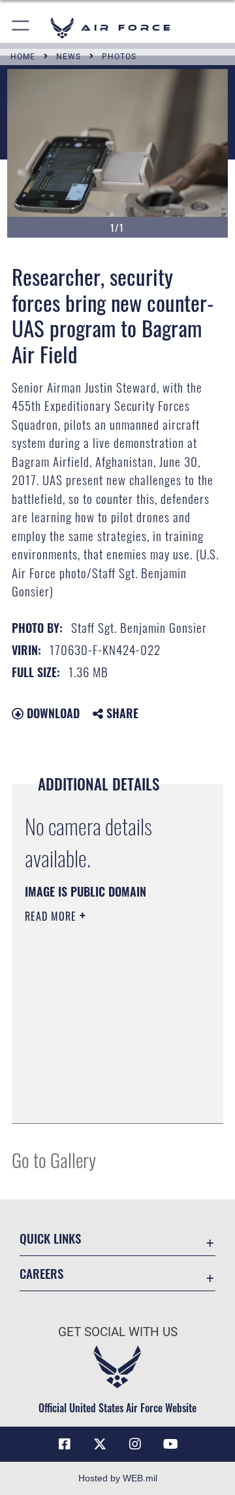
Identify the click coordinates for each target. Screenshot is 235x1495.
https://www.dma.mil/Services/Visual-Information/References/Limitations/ (104, 1099)
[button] (21, 27)
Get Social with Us (118, 1331)
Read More (52, 916)
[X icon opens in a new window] (100, 1444)
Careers (41, 1273)
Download (52, 713)
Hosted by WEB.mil (117, 1478)
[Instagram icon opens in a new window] (135, 1444)
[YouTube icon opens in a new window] (170, 1444)
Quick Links (50, 1238)
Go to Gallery (54, 1159)
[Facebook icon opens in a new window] (64, 1444)
